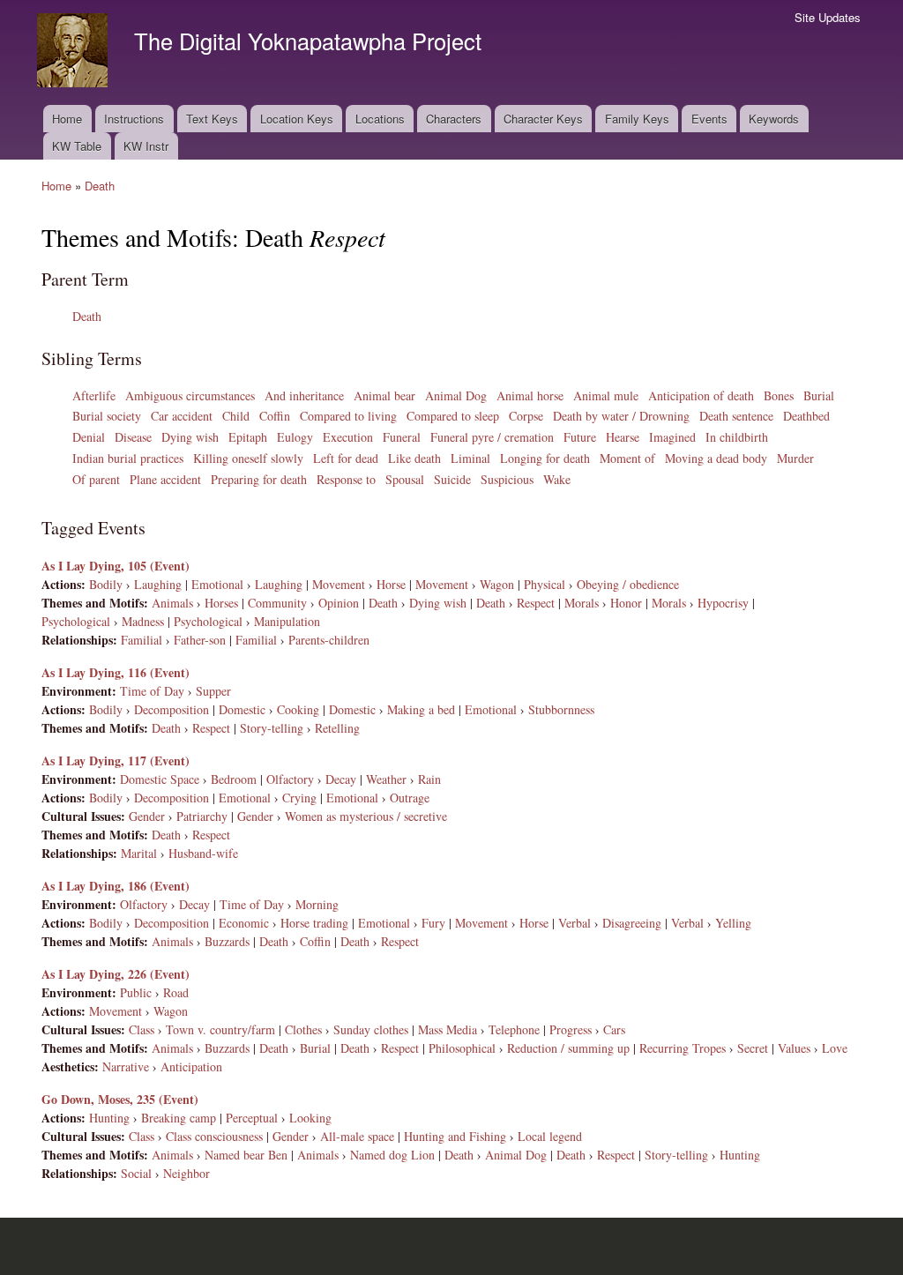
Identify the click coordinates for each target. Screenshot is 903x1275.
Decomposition (171, 709)
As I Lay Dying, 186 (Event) (115, 885)
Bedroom (234, 779)
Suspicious (507, 479)
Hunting (109, 1117)
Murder (795, 458)
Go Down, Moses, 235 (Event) (119, 1099)
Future (579, 437)
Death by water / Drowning (621, 415)
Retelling (337, 728)
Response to (346, 479)
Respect (536, 602)
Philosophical (462, 1048)
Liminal (470, 458)
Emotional (217, 584)
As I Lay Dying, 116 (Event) (115, 672)
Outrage (409, 797)
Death (100, 185)
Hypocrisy (723, 602)
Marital (139, 853)
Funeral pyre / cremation (492, 437)
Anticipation (191, 1066)
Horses (221, 602)
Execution (348, 437)
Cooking (298, 709)
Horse (391, 584)
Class (141, 1029)
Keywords (774, 118)
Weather (386, 779)
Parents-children (328, 639)
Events (709, 118)
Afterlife (94, 395)
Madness (143, 621)
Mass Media (447, 1029)
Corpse (526, 415)
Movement (338, 584)
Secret (752, 1048)
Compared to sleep (453, 415)
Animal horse (529, 395)
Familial (141, 639)
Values (794, 1048)
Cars (614, 1029)
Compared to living (348, 415)
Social (136, 1173)
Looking (310, 1117)
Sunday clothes (370, 1029)
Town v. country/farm (220, 1029)
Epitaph (247, 437)
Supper (213, 690)
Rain (429, 779)
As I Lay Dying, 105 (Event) (115, 565)
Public (136, 992)
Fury (433, 922)
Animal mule (605, 395)
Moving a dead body (716, 458)
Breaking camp (178, 1117)
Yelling (733, 922)
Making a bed (421, 709)
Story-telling (271, 728)
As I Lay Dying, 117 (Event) (115, 760)
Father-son (200, 639)
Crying (299, 797)
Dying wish (190, 437)
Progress (570, 1029)
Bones (779, 395)
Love (834, 1048)
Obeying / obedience (628, 584)
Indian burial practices (127, 458)
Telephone (514, 1029)
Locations (380, 118)
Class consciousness (214, 1136)
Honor (626, 602)
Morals (581, 602)
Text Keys (212, 118)
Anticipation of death (701, 395)
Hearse (622, 437)
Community (277, 602)
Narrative (125, 1066)
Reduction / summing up (568, 1048)
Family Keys (637, 118)
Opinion (338, 602)
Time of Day (152, 690)
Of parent (96, 479)
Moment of (627, 458)
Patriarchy (202, 816)
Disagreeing (631, 922)
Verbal (574, 922)
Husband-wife (203, 853)
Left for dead (345, 458)
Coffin (274, 415)
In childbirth (736, 437)
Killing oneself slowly (248, 458)
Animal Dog (456, 395)
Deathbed (806, 415)
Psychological (75, 621)
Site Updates (828, 17)
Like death (414, 458)
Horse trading (314, 922)
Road (176, 992)
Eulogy (295, 437)
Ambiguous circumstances (190, 395)
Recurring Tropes (682, 1048)
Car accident (182, 415)
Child (236, 415)
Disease (133, 437)
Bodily (106, 584)
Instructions (134, 118)
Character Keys (543, 118)
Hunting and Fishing (455, 1136)
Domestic (242, 709)
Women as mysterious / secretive (366, 816)
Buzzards (227, 941)
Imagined (672, 437)
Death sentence (736, 415)
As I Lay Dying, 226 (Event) (115, 974)
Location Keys (296, 118)
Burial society (106, 415)
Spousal (404, 479)
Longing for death (545, 458)
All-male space (357, 1136)
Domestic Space (159, 779)
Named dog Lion (392, 1154)
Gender (147, 816)
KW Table (76, 146)
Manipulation (287, 621)
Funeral (402, 437)
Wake (557, 479)
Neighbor (186, 1173)
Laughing (158, 584)
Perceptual (252, 1117)
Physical (544, 584)
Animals (172, 602)
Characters (453, 118)
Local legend (550, 1136)
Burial (818, 395)
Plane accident (165, 479)
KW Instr (145, 146)
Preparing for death (259, 479)
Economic (244, 922)
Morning (317, 904)
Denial (88, 437)
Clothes (303, 1029)
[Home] (74, 52)
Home (67, 118)
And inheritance (304, 395)
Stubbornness (561, 709)
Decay (340, 779)
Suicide (452, 479)
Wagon (497, 584)
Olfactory (290, 779)
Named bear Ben (246, 1154)
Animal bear (384, 395)
